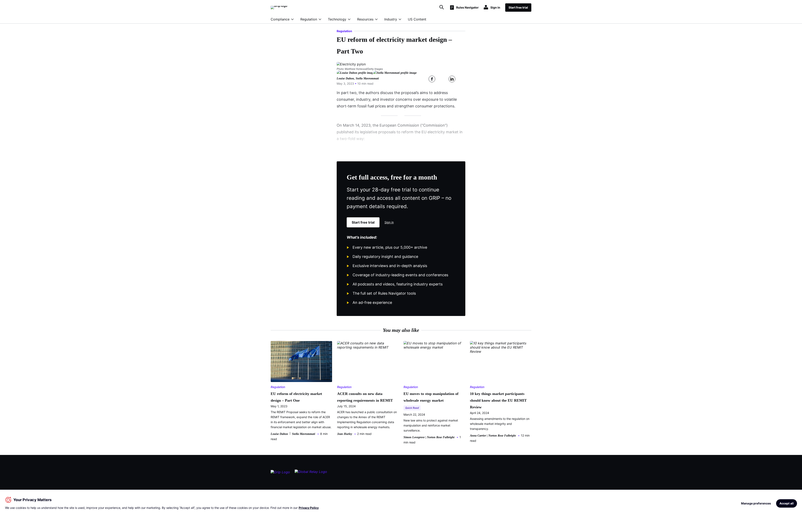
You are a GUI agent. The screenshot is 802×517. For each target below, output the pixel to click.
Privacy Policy (309, 507)
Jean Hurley (344, 434)
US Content (417, 19)
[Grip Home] (280, 474)
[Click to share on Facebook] (432, 79)
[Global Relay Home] (311, 474)
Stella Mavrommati (367, 78)
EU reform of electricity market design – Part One (296, 397)
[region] (401, 503)
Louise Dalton (345, 78)
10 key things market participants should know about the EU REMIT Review (498, 400)
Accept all (786, 503)
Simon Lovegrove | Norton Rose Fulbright (429, 437)
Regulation (308, 19)
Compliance (280, 19)
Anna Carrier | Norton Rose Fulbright (493, 435)
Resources (365, 19)
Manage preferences (756, 503)
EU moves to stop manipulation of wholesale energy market (431, 397)
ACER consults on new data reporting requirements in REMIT (365, 397)
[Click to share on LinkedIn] (452, 79)
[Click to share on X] (442, 79)
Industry (390, 19)
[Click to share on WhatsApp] (462, 79)
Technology (337, 19)
